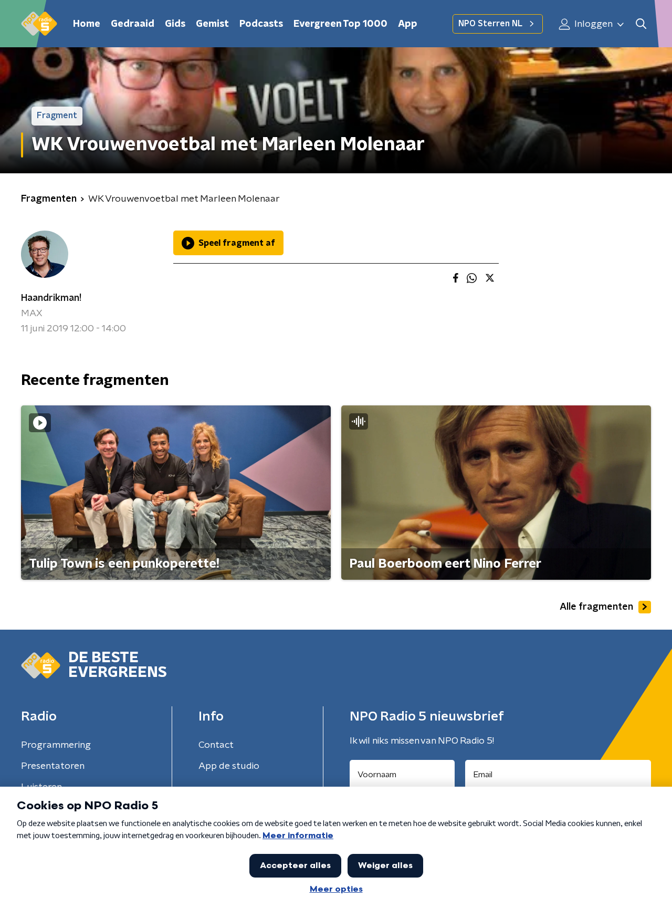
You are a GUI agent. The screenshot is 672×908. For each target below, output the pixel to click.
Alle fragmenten (596, 607)
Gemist (212, 24)
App (407, 24)
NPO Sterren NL (490, 23)
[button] (641, 24)
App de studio (228, 766)
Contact (216, 745)
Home (86, 24)
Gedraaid (132, 24)
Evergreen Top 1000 (340, 24)
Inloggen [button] (592, 24)
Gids (175, 24)
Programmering (56, 745)
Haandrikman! (51, 298)
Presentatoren (53, 766)
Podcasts (261, 24)
